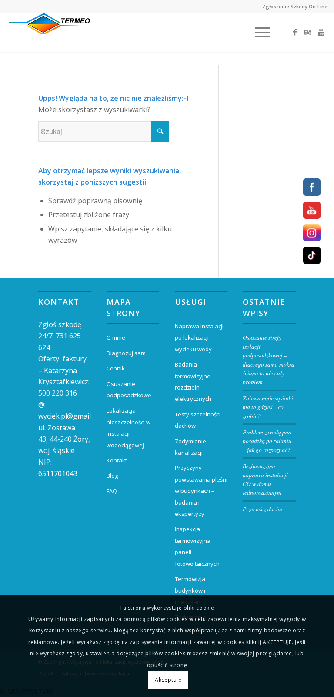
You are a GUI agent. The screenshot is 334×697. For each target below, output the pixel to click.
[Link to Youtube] (320, 32)
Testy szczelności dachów (197, 419)
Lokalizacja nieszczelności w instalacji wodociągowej (128, 427)
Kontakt (117, 460)
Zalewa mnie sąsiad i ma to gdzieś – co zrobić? (268, 407)
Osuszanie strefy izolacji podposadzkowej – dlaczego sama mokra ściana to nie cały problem (268, 359)
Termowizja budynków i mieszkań (190, 590)
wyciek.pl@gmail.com (72, 416)
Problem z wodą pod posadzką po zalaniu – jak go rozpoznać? (267, 441)
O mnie (116, 337)
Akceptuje (168, 680)
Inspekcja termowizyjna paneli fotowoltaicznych (197, 546)
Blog (112, 475)
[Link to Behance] (307, 32)
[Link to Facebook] (294, 32)
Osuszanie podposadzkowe (129, 389)
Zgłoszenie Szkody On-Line (294, 6)
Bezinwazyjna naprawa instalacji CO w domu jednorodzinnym (265, 479)
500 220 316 (57, 393)
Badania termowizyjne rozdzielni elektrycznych (193, 381)
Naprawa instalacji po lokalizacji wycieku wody (199, 337)
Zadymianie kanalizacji (190, 446)
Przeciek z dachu (262, 509)
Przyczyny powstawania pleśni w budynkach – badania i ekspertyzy (201, 491)
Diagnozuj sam (126, 353)
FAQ (112, 491)
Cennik (116, 368)
